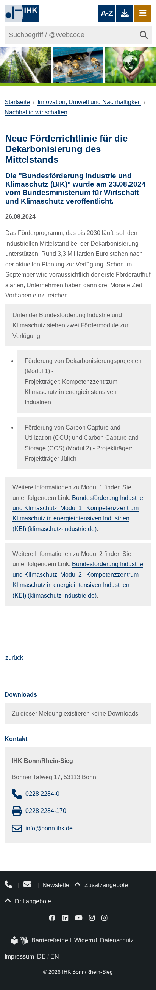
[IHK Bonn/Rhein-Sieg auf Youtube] (79, 917)
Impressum (19, 956)
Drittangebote (32, 901)
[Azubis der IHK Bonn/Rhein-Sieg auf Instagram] (104, 917)
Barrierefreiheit (51, 940)
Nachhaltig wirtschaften (36, 112)
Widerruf (85, 940)
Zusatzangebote (105, 885)
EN (54, 956)
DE (41, 956)
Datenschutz (117, 940)
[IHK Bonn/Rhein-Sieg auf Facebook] (52, 917)
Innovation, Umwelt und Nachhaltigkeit (89, 102)
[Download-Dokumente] (124, 13)
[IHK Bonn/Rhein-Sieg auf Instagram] (92, 917)
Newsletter (56, 885)
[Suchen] (143, 35)
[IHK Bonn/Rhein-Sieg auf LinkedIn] (65, 917)
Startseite (17, 102)
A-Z (107, 13)
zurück (14, 657)
